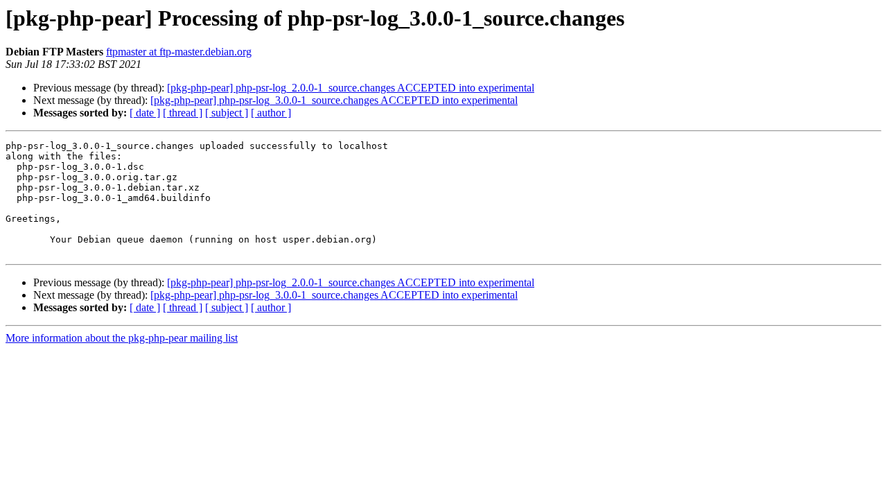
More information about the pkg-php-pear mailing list (122, 338)
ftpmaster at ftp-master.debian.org (179, 52)
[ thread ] (182, 113)
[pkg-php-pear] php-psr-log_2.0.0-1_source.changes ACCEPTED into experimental (350, 88)
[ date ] (145, 113)
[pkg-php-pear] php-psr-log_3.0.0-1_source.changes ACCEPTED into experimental (334, 100)
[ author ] (271, 113)
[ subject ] (226, 113)
